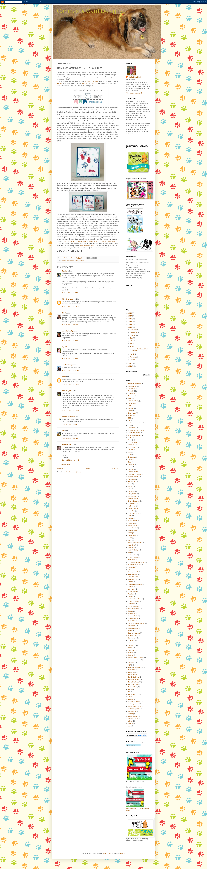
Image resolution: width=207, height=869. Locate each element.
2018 (130, 313)
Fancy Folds (132, 479)
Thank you (131, 672)
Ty (128, 692)
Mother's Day (132, 555)
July (131, 338)
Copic (130, 440)
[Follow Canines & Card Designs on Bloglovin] (136, 736)
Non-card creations (134, 564)
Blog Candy (132, 413)
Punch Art (131, 594)
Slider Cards (132, 626)
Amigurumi (131, 388)
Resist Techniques (134, 601)
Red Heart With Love (135, 599)
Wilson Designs (133, 716)
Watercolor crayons (134, 706)
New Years (131, 560)
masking (131, 547)
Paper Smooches (133, 577)
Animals (130, 391)
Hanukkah (131, 511)
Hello (130, 516)
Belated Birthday (133, 401)
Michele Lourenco (68, 299)
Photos (130, 587)
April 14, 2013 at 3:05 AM (70, 324)
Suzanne (60, 83)
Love (129, 540)
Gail (63, 431)
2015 (130, 321)
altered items (132, 386)
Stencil (130, 648)
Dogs (130, 462)
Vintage (130, 699)
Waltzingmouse (133, 704)
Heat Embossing (133, 513)
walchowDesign (67, 365)
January (133, 360)
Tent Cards (131, 670)
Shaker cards (132, 613)
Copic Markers (133, 442)
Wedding (131, 714)
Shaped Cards (133, 616)
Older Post (115, 468)
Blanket (130, 411)
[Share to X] (91, 258)
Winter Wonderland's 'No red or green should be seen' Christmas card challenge (90, 241)
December (133, 330)
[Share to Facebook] (93, 258)
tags (129, 665)
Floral (130, 486)
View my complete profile (134, 93)
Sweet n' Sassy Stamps (135, 657)
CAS (129, 420)
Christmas (131, 428)
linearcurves (107, 853)
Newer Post (61, 468)
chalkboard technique (135, 423)
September (134, 332)
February (133, 357)
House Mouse (132, 520)
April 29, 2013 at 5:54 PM (70, 438)
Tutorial (130, 689)
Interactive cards (133, 525)
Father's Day (132, 481)
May (131, 344)
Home (88, 468)
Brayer (130, 415)
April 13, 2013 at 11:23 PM (70, 306)
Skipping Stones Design (136, 623)
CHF (129, 425)
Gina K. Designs (133, 501)
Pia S (64, 313)
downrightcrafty (67, 331)
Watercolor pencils (134, 709)
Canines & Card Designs (90, 11)
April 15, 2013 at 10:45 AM (70, 370)
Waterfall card (132, 711)
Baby (129, 398)
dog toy (130, 459)
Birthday (130, 408)
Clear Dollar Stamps (134, 435)
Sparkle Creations (134, 633)
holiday (77, 260)
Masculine (131, 545)
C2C (129, 418)
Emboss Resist (133, 472)
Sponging (131, 640)
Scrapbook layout (133, 608)
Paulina (64, 271)
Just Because (132, 530)
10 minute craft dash (92, 81)
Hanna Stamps (133, 508)
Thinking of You (133, 684)
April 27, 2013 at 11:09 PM (70, 410)
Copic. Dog (131, 445)
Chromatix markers (134, 432)
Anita (64, 377)
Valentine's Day (133, 694)
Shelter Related (133, 618)
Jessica (94, 83)
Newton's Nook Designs (136, 562)
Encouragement (133, 476)
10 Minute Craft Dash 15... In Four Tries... (139, 349)
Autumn (130, 396)
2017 (130, 316)
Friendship (131, 491)
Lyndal (64, 347)
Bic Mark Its (131, 403)
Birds (129, 406)
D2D (129, 452)
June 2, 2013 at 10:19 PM (70, 460)
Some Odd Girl (133, 628)
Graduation (131, 503)
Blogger (122, 853)
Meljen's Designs (133, 550)
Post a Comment (65, 464)
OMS (129, 569)
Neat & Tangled (133, 557)
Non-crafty (131, 567)
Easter (130, 467)
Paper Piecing (132, 574)
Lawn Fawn (132, 535)
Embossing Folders (134, 474)
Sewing (130, 611)
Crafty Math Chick (135, 77)
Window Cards (133, 719)
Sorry (130, 631)
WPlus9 (82, 260)
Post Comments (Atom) (73, 472)
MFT (129, 552)
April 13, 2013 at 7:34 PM (70, 292)
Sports (130, 643)
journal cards (132, 528)
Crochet (130, 450)
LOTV (130, 538)
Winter (130, 721)
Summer (131, 652)
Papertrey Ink (132, 579)
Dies (129, 455)
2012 (130, 363)
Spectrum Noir (132, 635)
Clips (129, 437)
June (132, 341)
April (131, 346)
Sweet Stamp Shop (134, 660)
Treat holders (132, 687)
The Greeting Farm (134, 679)
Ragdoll (130, 596)
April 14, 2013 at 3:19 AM (70, 340)
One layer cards (133, 572)
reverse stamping (133, 606)
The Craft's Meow (133, 677)
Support (130, 655)
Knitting (130, 533)
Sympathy (131, 662)
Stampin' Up (132, 645)
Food (129, 489)
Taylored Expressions (135, 667)
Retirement (131, 604)
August (132, 335)
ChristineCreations (68, 417)
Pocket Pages (132, 591)
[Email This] (87, 258)
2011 (130, 366)
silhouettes (131, 621)
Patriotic (130, 582)
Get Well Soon (132, 496)
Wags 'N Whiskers (134, 701)
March (132, 354)
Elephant (131, 469)
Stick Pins (131, 650)
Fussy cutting (132, 494)
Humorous (131, 523)
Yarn (129, 726)
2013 (130, 327)
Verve (130, 696)
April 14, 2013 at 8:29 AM (70, 358)
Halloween (131, 506)
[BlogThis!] (89, 258)
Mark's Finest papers (134, 543)
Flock (130, 484)
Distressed (131, 457)
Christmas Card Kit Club (136, 430)
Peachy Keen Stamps (135, 584)
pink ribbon (131, 589)
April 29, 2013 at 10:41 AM (70, 424)
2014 (130, 324)
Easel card (131, 464)
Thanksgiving (132, 675)
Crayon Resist (132, 447)
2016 (130, 319)
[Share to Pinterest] (96, 258)
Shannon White (67, 444)
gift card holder (133, 499)
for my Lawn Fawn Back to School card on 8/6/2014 (137, 808)
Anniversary (132, 393)
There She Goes (133, 682)
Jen (83, 83)
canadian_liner (67, 391)
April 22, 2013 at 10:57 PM (70, 384)
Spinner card (132, 638)
